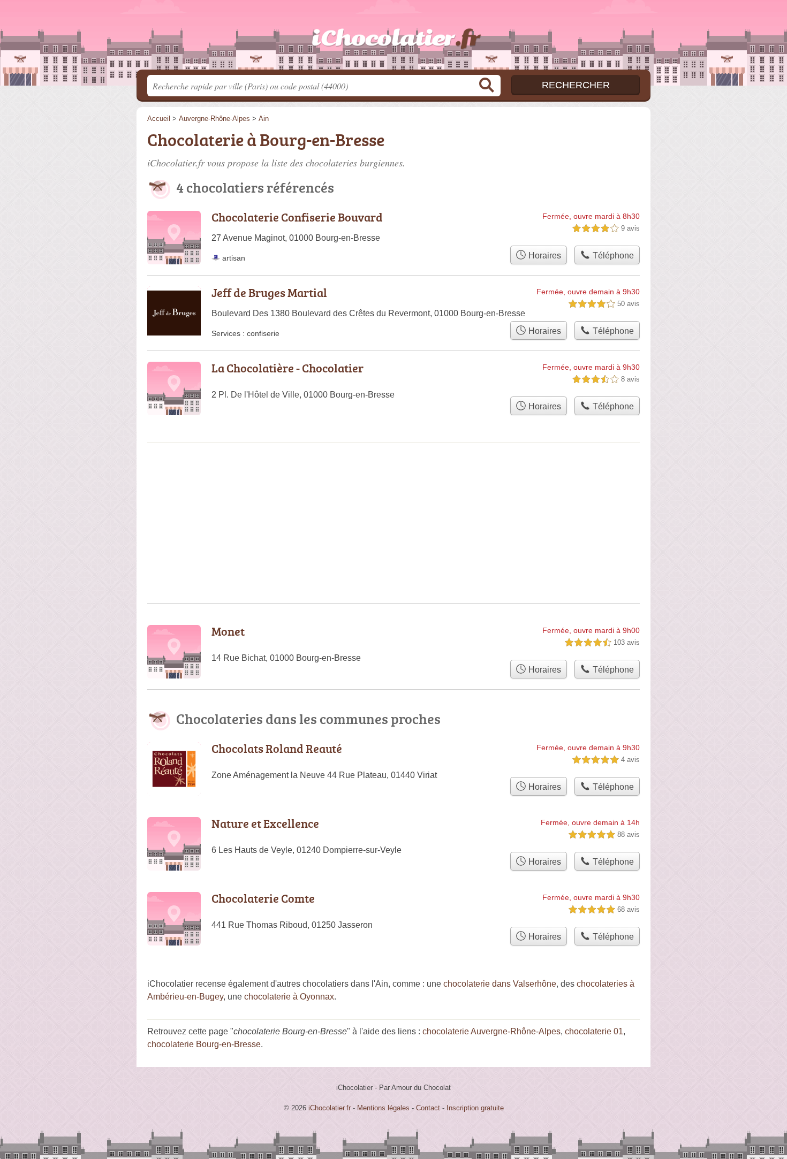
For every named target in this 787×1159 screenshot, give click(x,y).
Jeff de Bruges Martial (269, 292)
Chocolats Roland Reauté (276, 748)
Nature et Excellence (265, 823)
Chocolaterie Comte (263, 898)
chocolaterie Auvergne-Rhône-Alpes (491, 1031)
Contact (428, 1108)
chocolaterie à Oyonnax (289, 996)
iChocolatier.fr (393, 38)
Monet (228, 631)
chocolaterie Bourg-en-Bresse (204, 1044)
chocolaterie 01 (594, 1031)
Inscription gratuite (475, 1108)
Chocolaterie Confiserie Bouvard (297, 217)
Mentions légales (383, 1108)
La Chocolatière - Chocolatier (287, 368)
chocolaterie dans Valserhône (499, 983)
